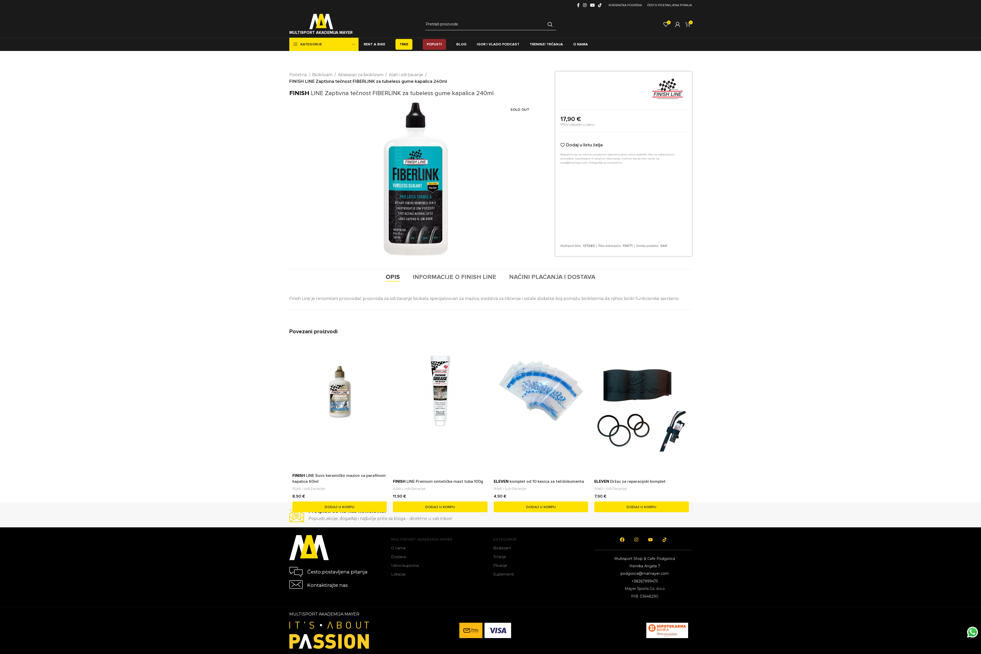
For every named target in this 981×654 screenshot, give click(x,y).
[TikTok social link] (599, 5)
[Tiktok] (664, 539)
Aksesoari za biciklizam (360, 74)
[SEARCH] (550, 24)
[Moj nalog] (677, 24)
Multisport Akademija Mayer (421, 539)
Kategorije (505, 539)
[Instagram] (636, 539)
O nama (398, 548)
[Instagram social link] (584, 5)
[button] (339, 506)
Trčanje (499, 557)
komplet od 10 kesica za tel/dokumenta (539, 481)
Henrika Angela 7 (644, 566)
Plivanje (500, 565)
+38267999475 (644, 581)
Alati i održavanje (406, 74)
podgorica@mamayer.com (645, 573)
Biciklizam (322, 74)
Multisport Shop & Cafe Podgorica (644, 558)
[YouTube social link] (592, 5)
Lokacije (398, 574)
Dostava (398, 557)
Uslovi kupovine (405, 565)
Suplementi (503, 574)
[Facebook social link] (578, 5)
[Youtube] (650, 539)
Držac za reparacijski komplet (630, 481)
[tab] (393, 277)
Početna (298, 74)
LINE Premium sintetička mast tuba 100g (438, 481)
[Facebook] (622, 539)
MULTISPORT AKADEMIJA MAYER (321, 32)
